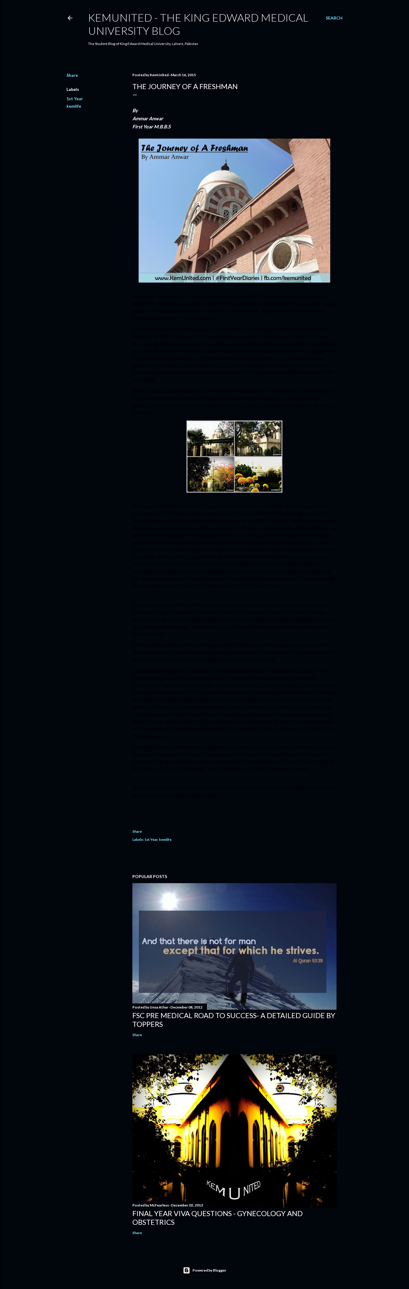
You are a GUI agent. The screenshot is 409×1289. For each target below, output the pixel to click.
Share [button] (72, 75)
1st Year (74, 98)
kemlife (73, 106)
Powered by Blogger (209, 1270)
